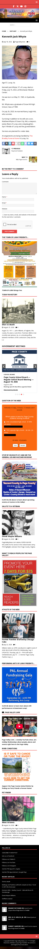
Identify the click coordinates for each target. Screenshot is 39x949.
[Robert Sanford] (4, 929)
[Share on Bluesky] (32, 143)
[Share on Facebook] (3, 143)
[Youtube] (21, 6)
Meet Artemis (8, 822)
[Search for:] (19, 25)
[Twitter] (17, 6)
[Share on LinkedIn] (10, 143)
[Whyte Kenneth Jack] (19, 78)
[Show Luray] (15, 394)
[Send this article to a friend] (16, 143)
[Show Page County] (19, 394)
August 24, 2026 (9, 539)
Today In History (9, 295)
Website (4, 209)
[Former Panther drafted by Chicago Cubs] (19, 625)
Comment (5, 182)
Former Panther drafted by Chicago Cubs (18, 640)
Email (4, 203)
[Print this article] (19, 143)
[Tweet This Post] (6, 143)
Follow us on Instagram (9, 866)
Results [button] (22, 445)
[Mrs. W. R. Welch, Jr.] (4, 920)
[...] (3, 340)
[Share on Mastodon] (25, 143)
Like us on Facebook (8, 856)
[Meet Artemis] (19, 808)
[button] (36, 2)
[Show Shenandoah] (17, 394)
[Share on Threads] (35, 143)
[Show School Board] (21, 394)
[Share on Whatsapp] (22, 143)
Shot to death (8, 324)
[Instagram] (25, 6)
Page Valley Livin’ (12, 712)
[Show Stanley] (23, 394)
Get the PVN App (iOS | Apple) (11, 869)
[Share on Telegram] (28, 143)
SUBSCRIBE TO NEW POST (9, 853)
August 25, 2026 (9, 327)
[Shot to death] (19, 311)
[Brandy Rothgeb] (4, 911)
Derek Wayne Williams (12, 536)
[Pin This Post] (13, 143)
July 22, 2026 (8, 645)
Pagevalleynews (20, 42)
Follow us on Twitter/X (8, 859)
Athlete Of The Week (11, 609)
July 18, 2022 (8, 42)
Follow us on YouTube (8, 862)
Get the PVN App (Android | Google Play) (14, 872)
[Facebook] (13, 6)
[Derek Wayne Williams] (19, 522)
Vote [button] (15, 445)
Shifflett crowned (7, 899)
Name (4, 197)
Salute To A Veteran (11, 506)
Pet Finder (6, 792)
